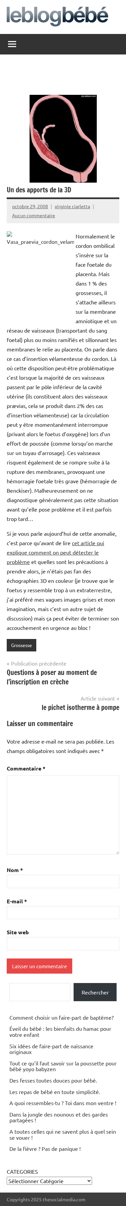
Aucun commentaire (33, 215)
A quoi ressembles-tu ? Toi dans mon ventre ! (62, 1102)
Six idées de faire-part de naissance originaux (51, 1049)
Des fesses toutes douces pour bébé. (53, 1080)
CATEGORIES (22, 1171)
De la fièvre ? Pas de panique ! (45, 1148)
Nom (15, 869)
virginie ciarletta (72, 206)
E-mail (17, 901)
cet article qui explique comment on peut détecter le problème (55, 552)
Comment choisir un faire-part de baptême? (61, 1017)
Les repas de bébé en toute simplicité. (54, 1091)
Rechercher (95, 992)
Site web (18, 932)
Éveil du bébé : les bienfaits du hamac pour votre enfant (60, 1031)
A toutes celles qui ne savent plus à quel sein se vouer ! (62, 1134)
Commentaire (26, 768)
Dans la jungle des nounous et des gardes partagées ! (58, 1117)
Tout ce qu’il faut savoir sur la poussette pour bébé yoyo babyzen (63, 1066)
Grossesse (21, 645)
